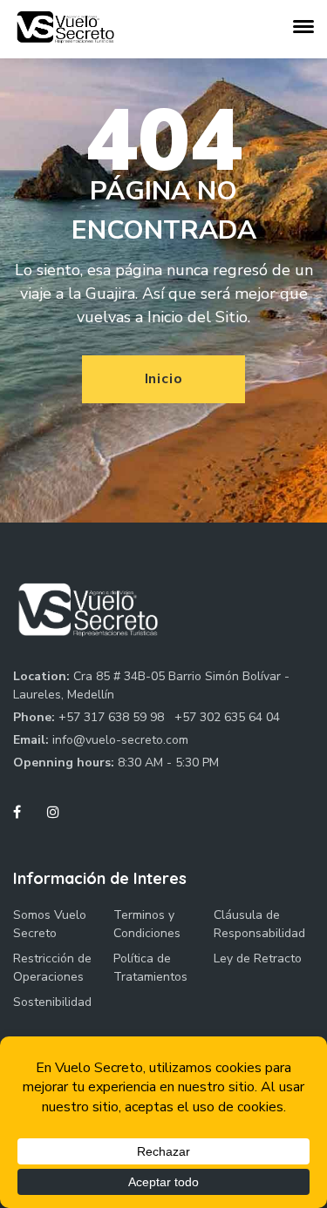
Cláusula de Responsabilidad (259, 924)
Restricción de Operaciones (52, 967)
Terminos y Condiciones (147, 924)
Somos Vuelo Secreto (49, 924)
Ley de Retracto (258, 958)
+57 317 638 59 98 (112, 717)
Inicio (164, 378)
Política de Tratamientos (150, 967)
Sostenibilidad (52, 1002)
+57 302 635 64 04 (227, 717)
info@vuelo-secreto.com (120, 740)
